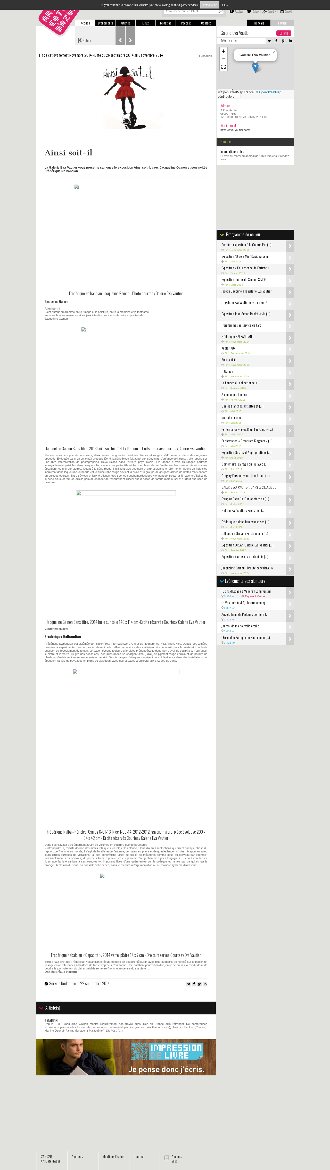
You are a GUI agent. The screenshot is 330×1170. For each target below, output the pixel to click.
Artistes (125, 23)
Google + (272, 11)
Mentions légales (113, 1156)
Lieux (145, 23)
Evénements (105, 23)
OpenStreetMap (270, 92)
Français (259, 23)
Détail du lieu (229, 40)
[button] (255, 67)
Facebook (239, 11)
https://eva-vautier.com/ (235, 129)
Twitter (255, 11)
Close (225, 4)
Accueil (85, 23)
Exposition (205, 55)
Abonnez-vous (178, 1159)
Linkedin (288, 11)
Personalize (210, 5)
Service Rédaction (62, 983)
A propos (77, 1156)
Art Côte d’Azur (50, 1161)
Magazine (165, 23)
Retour (84, 40)
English (282, 23)
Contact (206, 23)
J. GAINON (51, 1020)
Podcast (186, 23)
